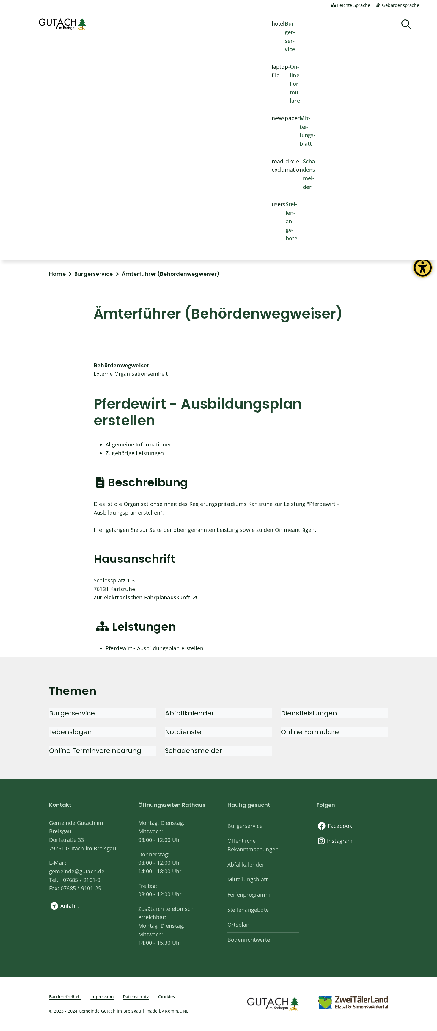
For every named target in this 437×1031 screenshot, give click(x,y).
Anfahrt (69, 905)
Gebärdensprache (400, 5)
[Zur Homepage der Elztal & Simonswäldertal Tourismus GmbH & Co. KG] (353, 1002)
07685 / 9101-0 (81, 879)
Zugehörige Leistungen (135, 453)
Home (57, 274)
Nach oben (422, 973)
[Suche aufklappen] (406, 24)
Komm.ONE (176, 1011)
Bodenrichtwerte (248, 939)
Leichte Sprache (353, 5)
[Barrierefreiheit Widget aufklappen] (423, 272)
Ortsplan (238, 924)
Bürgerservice (290, 36)
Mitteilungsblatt (307, 131)
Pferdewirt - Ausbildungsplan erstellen (155, 648)
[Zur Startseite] (272, 1003)
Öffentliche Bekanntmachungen (253, 845)
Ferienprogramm (249, 894)
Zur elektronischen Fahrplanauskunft (143, 597)
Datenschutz (136, 996)
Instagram (340, 840)
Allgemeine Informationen (139, 444)
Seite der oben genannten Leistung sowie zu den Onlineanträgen (232, 529)
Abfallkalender (245, 864)
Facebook (340, 825)
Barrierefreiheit (65, 996)
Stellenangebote (292, 221)
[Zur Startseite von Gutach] (62, 24)
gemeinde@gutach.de (77, 871)
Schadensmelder (310, 174)
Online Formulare (295, 83)
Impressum (102, 996)
